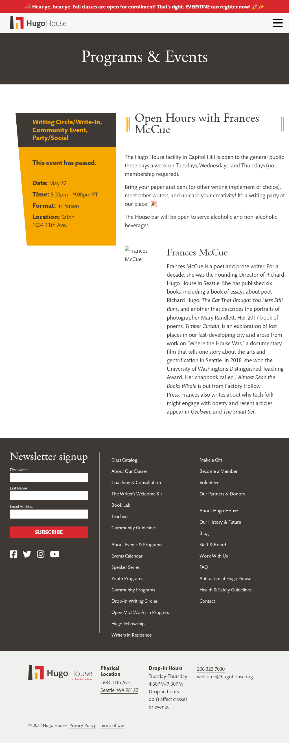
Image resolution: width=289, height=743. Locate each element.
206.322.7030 (211, 669)
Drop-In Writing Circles (134, 601)
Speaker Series (125, 567)
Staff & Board (213, 544)
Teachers (119, 516)
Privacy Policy (82, 725)
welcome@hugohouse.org (225, 676)
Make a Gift (211, 460)
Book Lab (121, 505)
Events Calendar (127, 556)
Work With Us (214, 556)
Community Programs (133, 590)
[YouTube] (55, 554)
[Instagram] (40, 554)
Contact (207, 601)
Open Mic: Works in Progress (140, 612)
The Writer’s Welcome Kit (136, 494)
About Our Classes (129, 471)
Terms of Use (112, 725)
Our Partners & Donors (222, 494)
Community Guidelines (133, 528)
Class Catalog (124, 460)
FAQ (204, 567)
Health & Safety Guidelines (225, 590)
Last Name (18, 488)
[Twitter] (27, 554)
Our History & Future (220, 522)
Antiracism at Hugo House (225, 578)
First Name (19, 469)
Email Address (21, 506)
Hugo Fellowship (127, 623)
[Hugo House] (60, 672)
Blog (204, 533)
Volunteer (209, 482)
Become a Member (219, 471)
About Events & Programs (136, 544)
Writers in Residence (131, 635)
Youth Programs (127, 578)
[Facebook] (13, 554)
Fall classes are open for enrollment (113, 6)
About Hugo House (219, 511)
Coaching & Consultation (136, 482)
